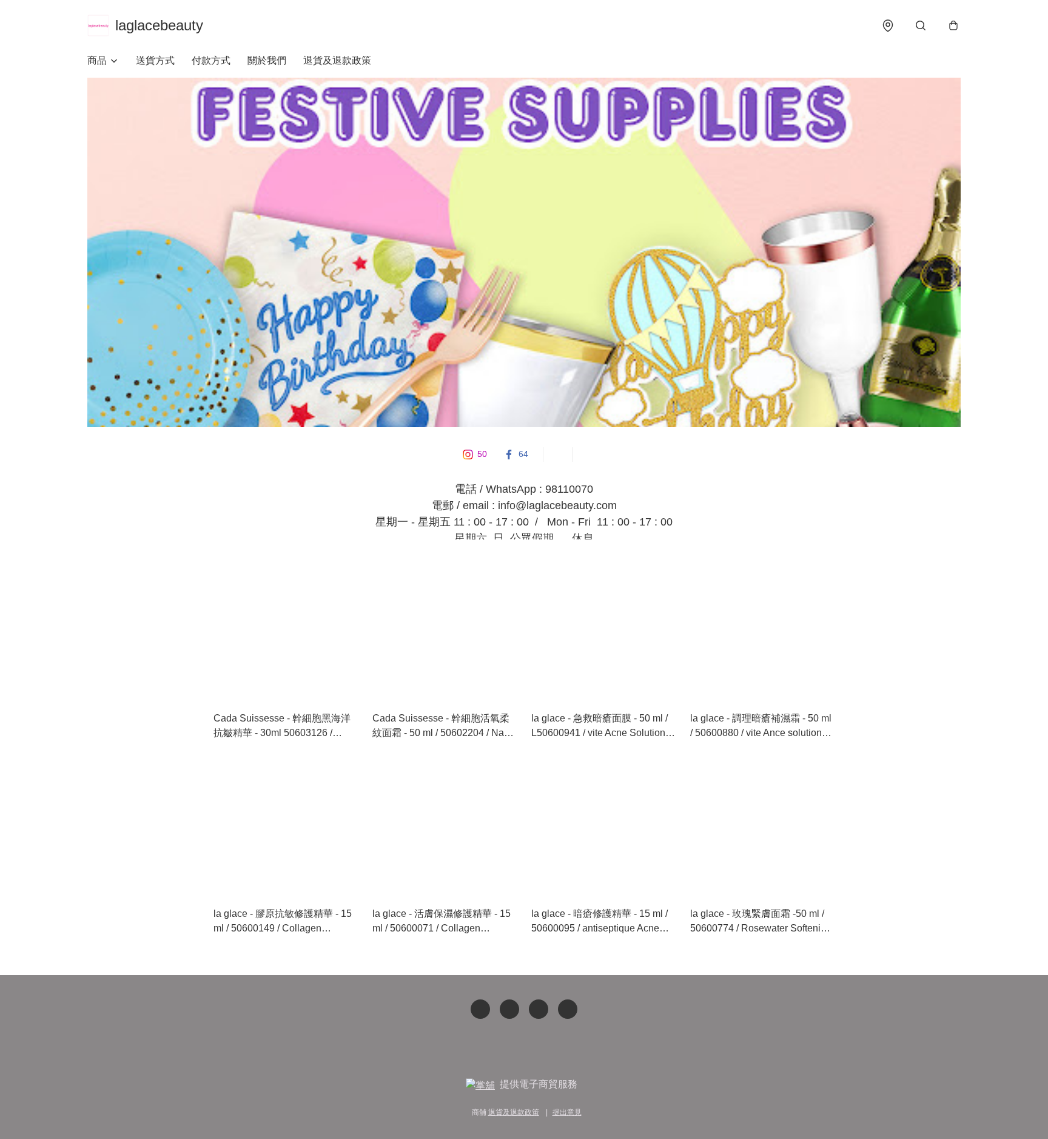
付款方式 (211, 60)
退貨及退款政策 (337, 60)
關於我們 (266, 60)
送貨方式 (155, 60)
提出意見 (567, 1112)
